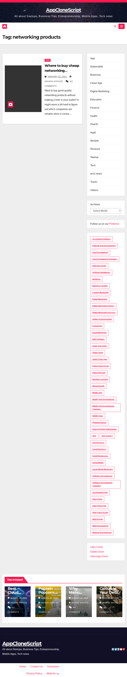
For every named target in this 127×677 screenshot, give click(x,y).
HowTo (94, 124)
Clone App (96, 83)
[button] (115, 26)
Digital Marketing (99, 91)
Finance (94, 107)
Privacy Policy (34, 673)
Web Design (97, 519)
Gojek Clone (97, 353)
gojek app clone (99, 346)
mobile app (97, 393)
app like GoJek (99, 266)
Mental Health (98, 386)
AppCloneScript (63, 10)
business (96, 279)
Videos (94, 190)
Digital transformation (102, 319)
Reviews (95, 149)
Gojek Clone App (99, 359)
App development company (104, 259)
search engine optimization (104, 429)
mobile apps (97, 416)
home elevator (98, 373)
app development (100, 252)
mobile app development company (103, 407)
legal (93, 132)
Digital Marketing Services (104, 313)
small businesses (100, 456)
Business (95, 74)
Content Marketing (100, 292)
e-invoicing (97, 326)
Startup (94, 157)
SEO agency (107, 436)
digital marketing (99, 299)
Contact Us (37, 666)
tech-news (96, 173)
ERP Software (98, 339)
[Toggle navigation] (121, 26)
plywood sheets (99, 423)
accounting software (101, 239)
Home (22, 666)
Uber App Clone (99, 556)
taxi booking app (100, 492)
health (93, 116)
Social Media (97, 463)
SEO (94, 436)
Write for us (53, 673)
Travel (93, 182)
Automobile (96, 66)
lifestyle (94, 140)
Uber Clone (96, 547)
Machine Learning (100, 379)
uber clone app (99, 506)
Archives (95, 204)
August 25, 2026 (19, 598)
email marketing (99, 333)
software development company (102, 484)
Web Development (100, 526)
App (92, 58)
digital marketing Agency (103, 306)
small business (99, 449)
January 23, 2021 (57, 77)
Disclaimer (53, 666)
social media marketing (102, 469)
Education (96, 99)
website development (102, 533)
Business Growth (99, 286)
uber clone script (100, 513)
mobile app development (103, 399)
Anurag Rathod (18, 603)
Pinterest (114, 224)
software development (102, 476)
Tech (48, 60)
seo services (98, 443)
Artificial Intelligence (101, 272)
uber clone (97, 499)
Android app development (104, 246)
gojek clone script (100, 366)
